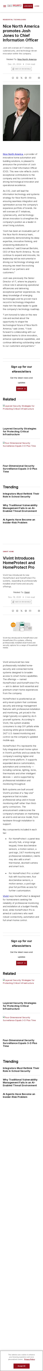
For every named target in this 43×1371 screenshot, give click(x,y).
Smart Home (8, 551)
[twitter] (21, 78)
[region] (21, 1361)
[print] (39, 78)
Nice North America (26, 59)
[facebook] (13, 78)
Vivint (27, 592)
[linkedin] (17, 78)
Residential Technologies (14, 20)
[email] (30, 78)
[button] (4, 6)
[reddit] (26, 78)
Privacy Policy (29, 1359)
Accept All (21, 1366)
